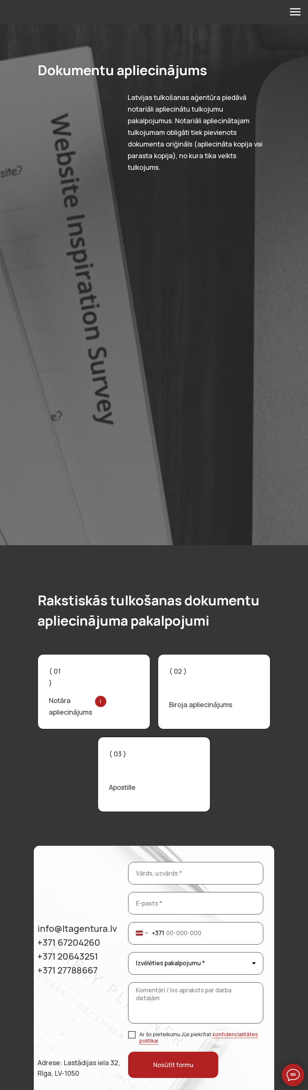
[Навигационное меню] (295, 12)
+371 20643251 (68, 956)
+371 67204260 (69, 942)
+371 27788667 (68, 970)
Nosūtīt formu (173, 1065)
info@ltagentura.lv (77, 928)
